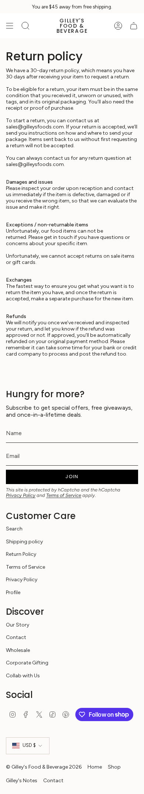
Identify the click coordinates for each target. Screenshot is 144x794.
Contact (16, 637)
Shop (114, 767)
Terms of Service (63, 495)
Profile (13, 592)
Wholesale (18, 650)
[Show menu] (9, 26)
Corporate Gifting (27, 663)
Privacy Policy (20, 495)
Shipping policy (24, 542)
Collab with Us (23, 676)
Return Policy (21, 554)
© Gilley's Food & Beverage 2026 (44, 767)
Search (14, 529)
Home (95, 767)
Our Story (17, 625)
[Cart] (133, 26)
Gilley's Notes (21, 780)
